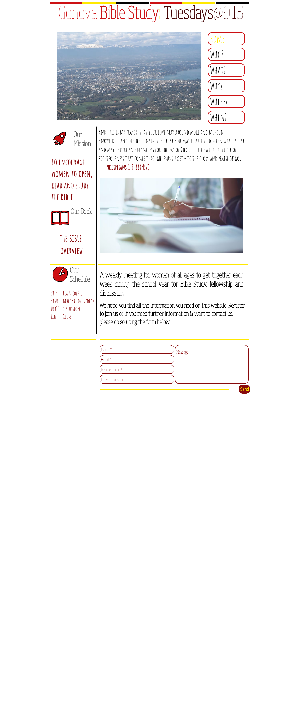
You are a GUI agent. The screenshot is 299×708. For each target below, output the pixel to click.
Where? (219, 101)
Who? (217, 54)
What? (218, 70)
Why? (216, 86)
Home (217, 39)
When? (218, 117)
